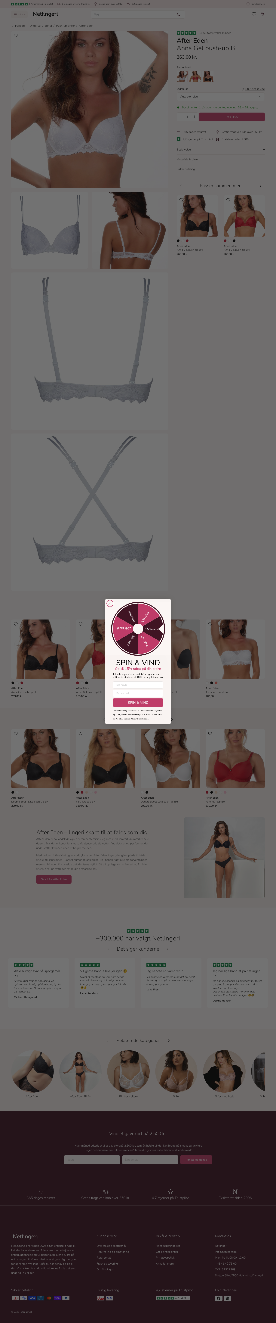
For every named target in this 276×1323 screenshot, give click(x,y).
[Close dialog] (110, 603)
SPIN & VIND (138, 702)
